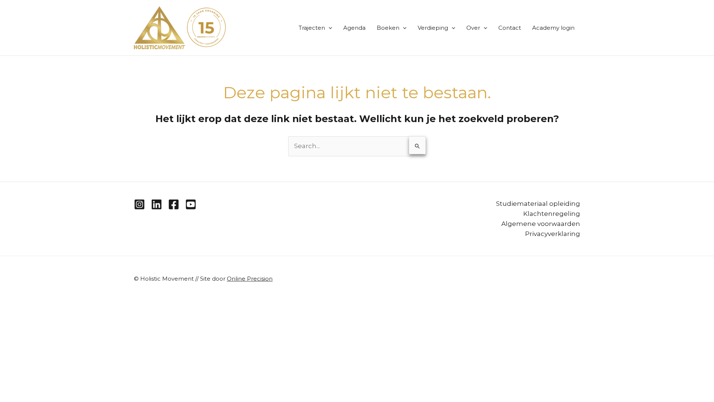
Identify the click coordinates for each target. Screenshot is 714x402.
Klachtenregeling (551, 213)
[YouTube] (190, 204)
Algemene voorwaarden (540, 223)
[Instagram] (139, 204)
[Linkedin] (156, 204)
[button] (328, 28)
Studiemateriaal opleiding (538, 203)
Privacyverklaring (552, 233)
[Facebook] (173, 204)
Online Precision (250, 278)
